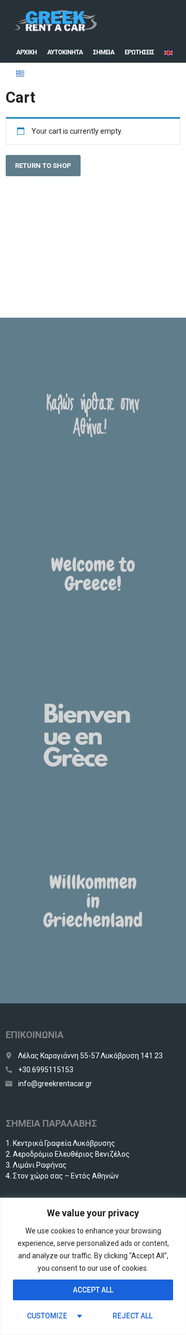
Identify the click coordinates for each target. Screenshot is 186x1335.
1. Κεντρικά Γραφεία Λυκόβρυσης (60, 1143)
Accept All (93, 1290)
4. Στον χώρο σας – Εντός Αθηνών (62, 1176)
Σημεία (103, 52)
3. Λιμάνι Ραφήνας (36, 1165)
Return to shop (43, 165)
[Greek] (20, 73)
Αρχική (26, 52)
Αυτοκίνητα (65, 52)
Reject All (132, 1316)
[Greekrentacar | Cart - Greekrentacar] (55, 21)
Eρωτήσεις (139, 52)
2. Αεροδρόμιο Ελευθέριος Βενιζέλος (68, 1154)
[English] (169, 52)
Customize (47, 1316)
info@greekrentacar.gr (55, 1084)
